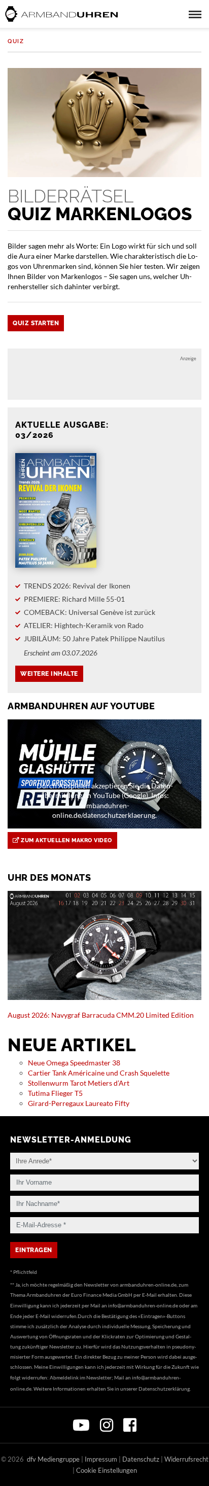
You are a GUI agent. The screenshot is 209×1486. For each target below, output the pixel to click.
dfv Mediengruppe (53, 1459)
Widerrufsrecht (186, 1459)
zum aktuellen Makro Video (65, 840)
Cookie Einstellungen (106, 1470)
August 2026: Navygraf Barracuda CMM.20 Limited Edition (101, 1015)
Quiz (16, 41)
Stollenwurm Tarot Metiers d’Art (78, 1083)
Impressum (101, 1459)
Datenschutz (140, 1459)
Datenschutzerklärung (164, 1389)
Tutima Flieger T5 (55, 1093)
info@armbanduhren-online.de (143, 1305)
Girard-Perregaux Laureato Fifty (78, 1103)
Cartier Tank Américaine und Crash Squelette (98, 1072)
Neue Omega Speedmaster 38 (74, 1062)
